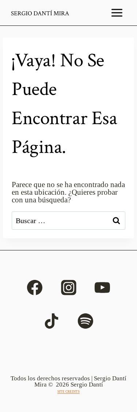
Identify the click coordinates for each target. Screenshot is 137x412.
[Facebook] (34, 287)
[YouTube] (102, 287)
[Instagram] (68, 287)
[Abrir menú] (117, 12)
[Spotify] (85, 321)
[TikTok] (51, 321)
